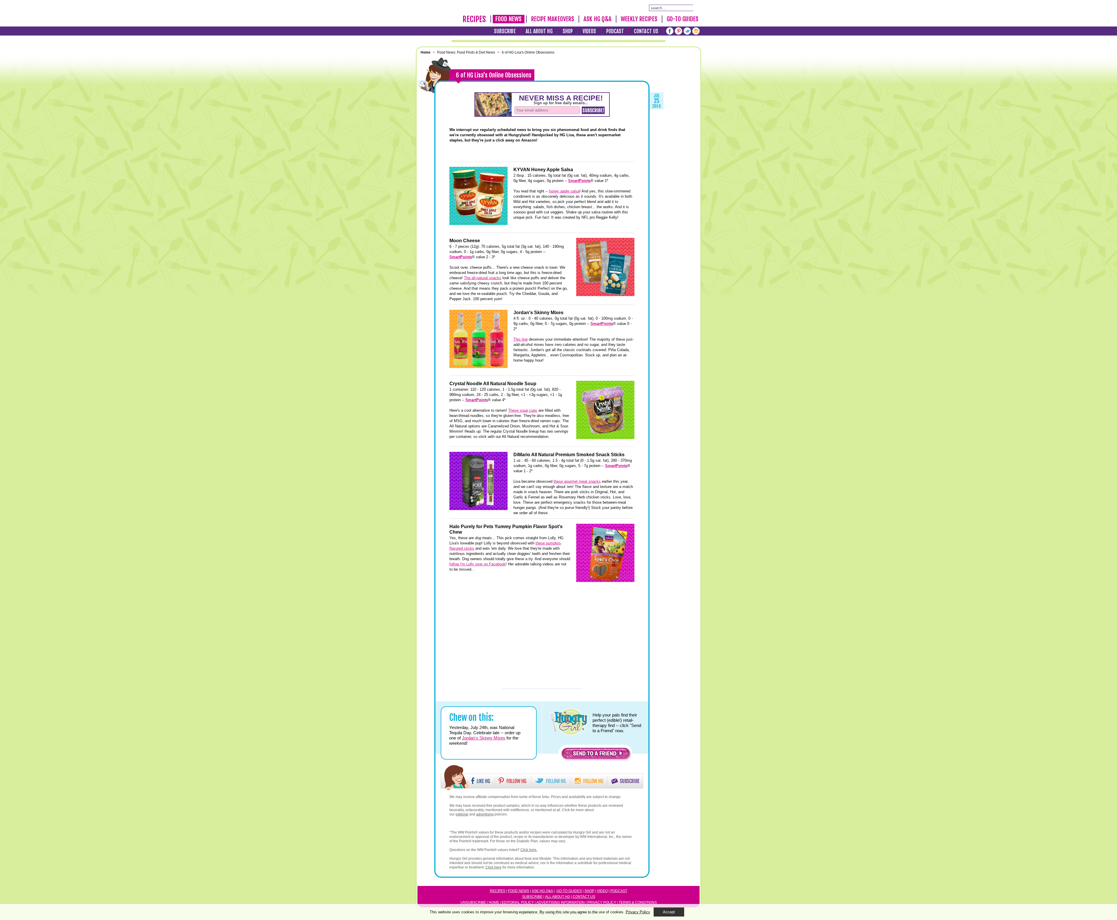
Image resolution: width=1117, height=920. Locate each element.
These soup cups (522, 410)
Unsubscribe (473, 902)
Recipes (474, 19)
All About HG (539, 31)
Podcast (615, 31)
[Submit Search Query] (696, 7)
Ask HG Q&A (597, 19)
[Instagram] (696, 31)
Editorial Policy (518, 902)
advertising (485, 814)
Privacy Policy (601, 902)
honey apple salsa (564, 191)
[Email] (435, 176)
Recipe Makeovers (552, 19)
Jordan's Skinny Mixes (483, 737)
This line (520, 339)
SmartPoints (579, 180)
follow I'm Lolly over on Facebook (477, 564)
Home (494, 902)
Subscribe (505, 31)
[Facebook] (669, 31)
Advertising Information (560, 902)
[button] (595, 755)
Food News (508, 19)
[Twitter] (687, 31)
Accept (669, 912)
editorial (462, 814)
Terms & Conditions (638, 902)
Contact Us (646, 31)
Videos (589, 31)
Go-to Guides (569, 891)
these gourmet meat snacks (577, 481)
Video (602, 891)
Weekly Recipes (639, 19)
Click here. (528, 850)
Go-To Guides (682, 19)
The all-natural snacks (482, 278)
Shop (568, 31)
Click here (493, 867)
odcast (620, 891)
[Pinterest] (678, 31)
